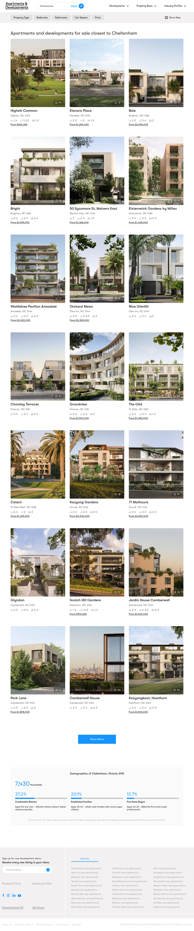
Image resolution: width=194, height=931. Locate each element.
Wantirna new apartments (126, 898)
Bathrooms (61, 17)
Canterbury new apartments (169, 877)
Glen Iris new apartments (84, 872)
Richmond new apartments (85, 907)
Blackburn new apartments (126, 877)
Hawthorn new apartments (126, 868)
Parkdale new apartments (167, 889)
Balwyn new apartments (125, 902)
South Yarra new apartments (86, 885)
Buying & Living (11, 883)
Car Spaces (81, 17)
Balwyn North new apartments (170, 894)
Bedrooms (42, 17)
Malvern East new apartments (169, 885)
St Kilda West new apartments (128, 907)
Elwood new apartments (84, 889)
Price (97, 17)
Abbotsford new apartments (127, 894)
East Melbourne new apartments (129, 881)
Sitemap (76, 924)
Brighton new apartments (85, 877)
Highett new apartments (167, 907)
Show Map (174, 17)
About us (7, 924)
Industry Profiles (42, 883)
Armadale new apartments (168, 872)
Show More (97, 739)
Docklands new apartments (168, 898)
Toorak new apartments (83, 881)
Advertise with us (24, 924)
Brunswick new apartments (168, 881)
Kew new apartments (165, 868)
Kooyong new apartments (85, 902)
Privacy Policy (44, 924)
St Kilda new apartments (166, 902)
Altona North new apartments (87, 898)
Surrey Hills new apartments (86, 894)
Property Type (21, 17)
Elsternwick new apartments (127, 889)
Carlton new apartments (125, 885)
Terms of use (62, 924)
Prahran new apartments (125, 872)
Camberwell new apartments (86, 868)
